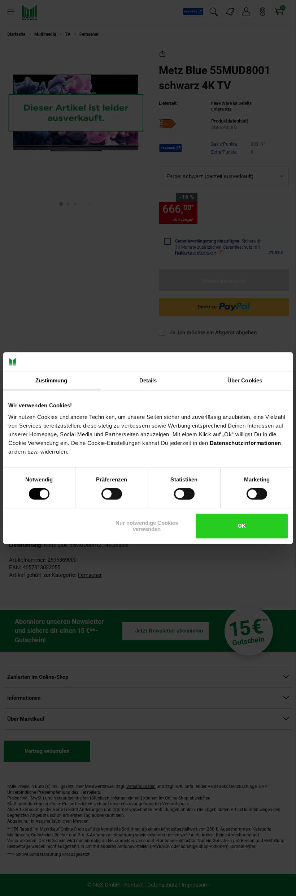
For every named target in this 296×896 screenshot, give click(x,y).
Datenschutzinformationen (245, 443)
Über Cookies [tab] (244, 380)
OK (242, 526)
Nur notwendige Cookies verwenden (147, 526)
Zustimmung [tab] (51, 380)
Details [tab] (148, 380)
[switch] (111, 494)
